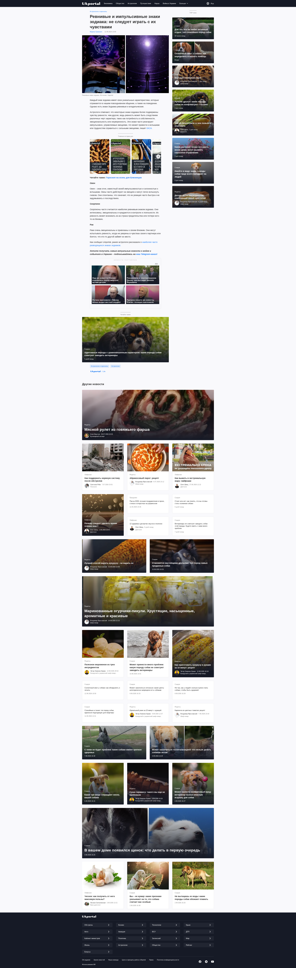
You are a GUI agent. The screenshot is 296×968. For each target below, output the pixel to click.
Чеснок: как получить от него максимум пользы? (100, 897)
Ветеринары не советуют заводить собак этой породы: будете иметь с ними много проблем (191, 526)
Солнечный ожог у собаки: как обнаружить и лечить (102, 689)
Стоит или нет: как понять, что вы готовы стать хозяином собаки (191, 502)
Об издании (86, 960)
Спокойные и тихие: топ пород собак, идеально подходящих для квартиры (99, 711)
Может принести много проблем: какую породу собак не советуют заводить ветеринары (147, 667)
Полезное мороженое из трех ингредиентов (100, 665)
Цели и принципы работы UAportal (134, 960)
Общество (120, 3)
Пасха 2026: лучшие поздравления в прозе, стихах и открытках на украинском (147, 502)
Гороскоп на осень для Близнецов (124, 177)
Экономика (108, 3)
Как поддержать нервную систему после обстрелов (102, 479)
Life (104, 371)
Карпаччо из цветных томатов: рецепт (190, 710)
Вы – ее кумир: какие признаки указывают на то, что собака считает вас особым (145, 899)
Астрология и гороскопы (98, 11)
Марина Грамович (96, 32)
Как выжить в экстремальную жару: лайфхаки (190, 479)
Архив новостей (99, 960)
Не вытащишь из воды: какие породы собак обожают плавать (191, 897)
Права (151, 960)
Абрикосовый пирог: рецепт (144, 478)
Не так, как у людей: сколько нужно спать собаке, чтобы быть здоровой (191, 689)
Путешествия (145, 3)
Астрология (132, 3)
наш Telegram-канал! (146, 254)
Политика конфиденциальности (168, 960)
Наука (156, 3)
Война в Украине (169, 3)
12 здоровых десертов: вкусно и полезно (146, 524)
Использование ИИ (88, 964)
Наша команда (113, 960)
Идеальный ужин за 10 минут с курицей (145, 710)
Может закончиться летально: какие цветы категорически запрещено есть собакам (147, 689)
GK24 (149, 128)
